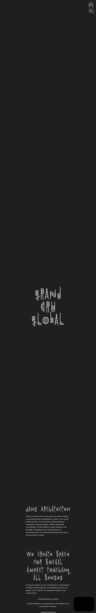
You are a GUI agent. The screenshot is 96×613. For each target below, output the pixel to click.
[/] (91, 5)
